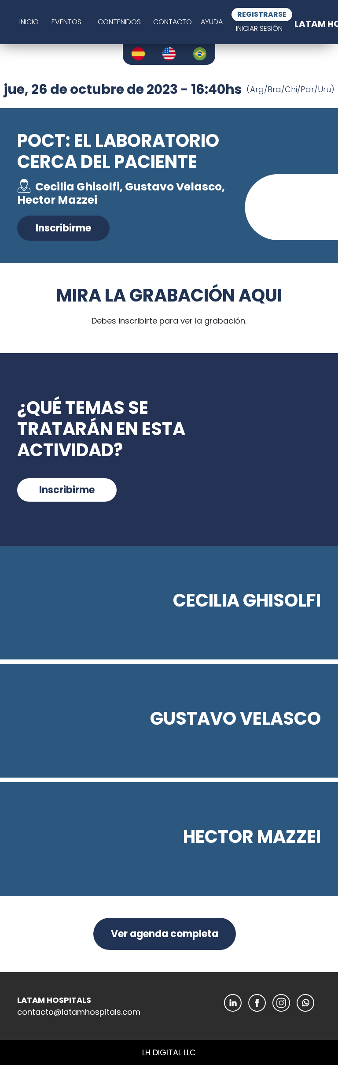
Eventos (66, 22)
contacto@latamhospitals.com (78, 1011)
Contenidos (119, 22)
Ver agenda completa (164, 934)
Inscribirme (63, 228)
